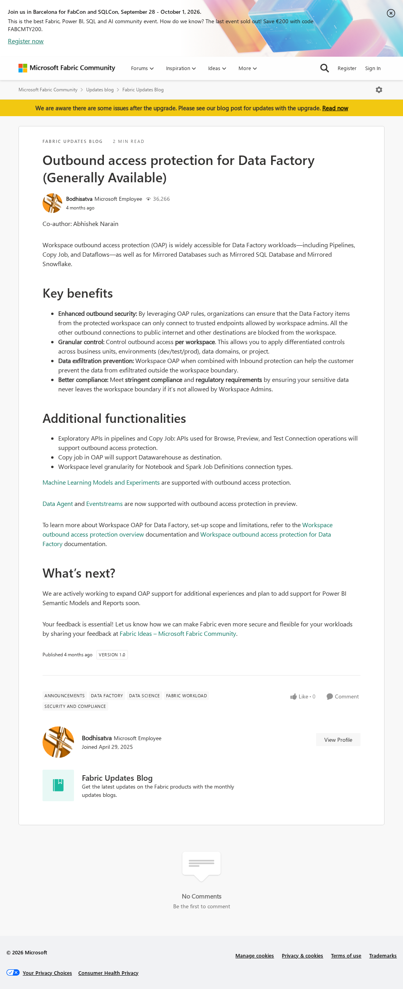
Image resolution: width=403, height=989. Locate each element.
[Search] (324, 68)
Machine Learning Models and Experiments (101, 482)
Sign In (373, 68)
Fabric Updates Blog (143, 90)
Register (347, 68)
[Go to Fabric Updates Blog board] (58, 785)
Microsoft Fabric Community (48, 90)
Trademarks (383, 955)
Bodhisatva (79, 198)
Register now (26, 41)
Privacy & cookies (302, 955)
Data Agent (58, 503)
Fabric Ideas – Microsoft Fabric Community (178, 633)
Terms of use (346, 955)
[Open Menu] (379, 89)
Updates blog (100, 90)
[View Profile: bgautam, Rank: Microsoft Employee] (52, 203)
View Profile (338, 739)
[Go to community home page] (66, 68)
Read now (335, 108)
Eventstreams (104, 503)
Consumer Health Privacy (108, 972)
